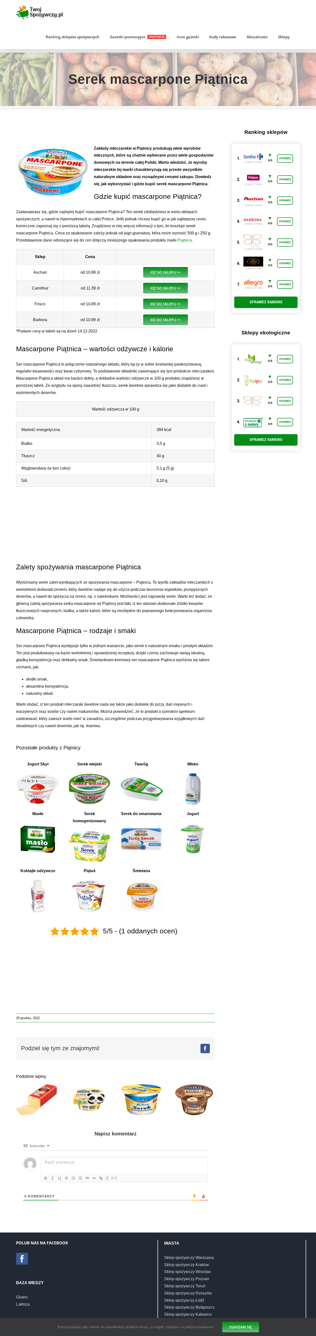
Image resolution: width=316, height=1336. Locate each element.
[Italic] (52, 1178)
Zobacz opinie (253, 162)
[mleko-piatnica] (193, 774)
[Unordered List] (80, 1178)
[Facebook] (22, 1259)
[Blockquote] (87, 1178)
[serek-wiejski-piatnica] (89, 774)
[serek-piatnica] (141, 824)
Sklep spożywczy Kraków (186, 1265)
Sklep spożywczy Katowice (188, 1314)
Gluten (22, 1297)
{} (107, 1178)
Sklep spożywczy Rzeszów (188, 1293)
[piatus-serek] (89, 881)
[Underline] (59, 1178)
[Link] (101, 1178)
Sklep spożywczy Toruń (184, 1286)
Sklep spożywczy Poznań (186, 1279)
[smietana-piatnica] (141, 881)
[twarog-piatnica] (141, 774)
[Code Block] (94, 1178)
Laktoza (23, 1304)
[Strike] (66, 1178)
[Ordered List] (73, 1178)
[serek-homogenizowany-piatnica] (89, 831)
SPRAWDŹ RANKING (266, 302)
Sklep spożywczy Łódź (184, 1300)
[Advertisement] (115, 129)
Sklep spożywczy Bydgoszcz (189, 1307)
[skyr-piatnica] (38, 774)
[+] (114, 1178)
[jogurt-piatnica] (193, 824)
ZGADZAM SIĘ (240, 1327)
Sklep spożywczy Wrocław (187, 1272)
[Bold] (45, 1178)
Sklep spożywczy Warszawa (189, 1257)
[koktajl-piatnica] (38, 881)
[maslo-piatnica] (38, 824)
